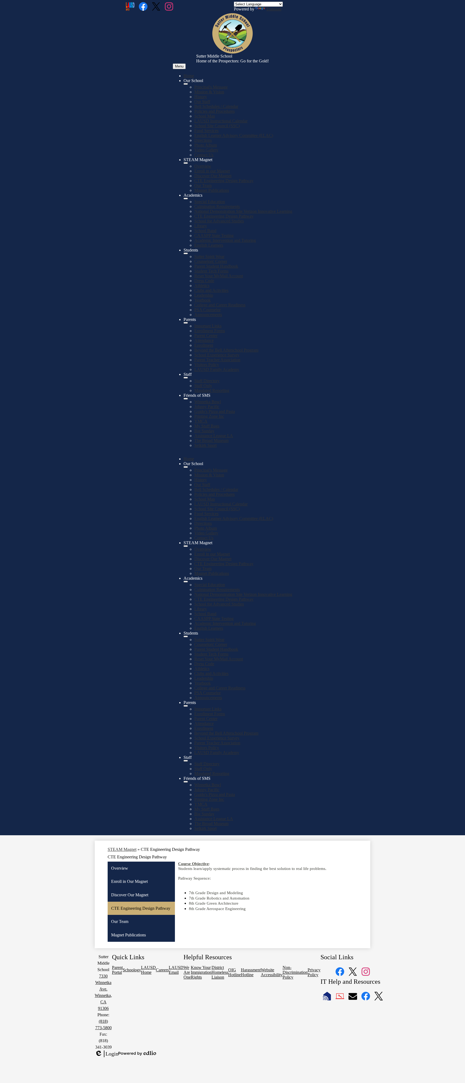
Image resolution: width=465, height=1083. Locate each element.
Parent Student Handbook (216, 266)
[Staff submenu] (186, 377)
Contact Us (203, 155)
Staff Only (203, 385)
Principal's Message (211, 87)
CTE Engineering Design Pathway (223, 180)
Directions (203, 140)
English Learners (208, 245)
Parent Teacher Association (217, 360)
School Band (205, 230)
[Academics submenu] (186, 198)
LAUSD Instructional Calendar (221, 121)
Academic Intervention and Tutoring (225, 240)
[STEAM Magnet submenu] (186, 163)
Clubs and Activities (211, 290)
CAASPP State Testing (214, 235)
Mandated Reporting (211, 390)
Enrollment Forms (209, 330)
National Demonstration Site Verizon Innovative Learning (243, 211)
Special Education (209, 201)
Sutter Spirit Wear (209, 256)
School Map (204, 116)
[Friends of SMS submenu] (186, 398)
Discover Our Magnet (212, 176)
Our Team (203, 185)
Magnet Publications (211, 190)
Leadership (203, 295)
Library (200, 226)
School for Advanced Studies (219, 221)
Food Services (206, 130)
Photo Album (205, 145)
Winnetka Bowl (207, 401)
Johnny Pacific (206, 406)
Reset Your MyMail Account (218, 276)
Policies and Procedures (214, 111)
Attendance (204, 340)
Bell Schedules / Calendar (216, 106)
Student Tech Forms (211, 271)
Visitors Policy (206, 364)
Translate (273, 9)
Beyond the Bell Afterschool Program (226, 350)
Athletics (201, 285)
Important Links (207, 326)
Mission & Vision (209, 92)
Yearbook (202, 300)
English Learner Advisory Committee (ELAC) (233, 135)
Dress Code (204, 280)
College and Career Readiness (219, 305)
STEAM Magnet (122, 849)
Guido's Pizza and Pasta (214, 411)
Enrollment (203, 345)
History (200, 96)
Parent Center (205, 335)
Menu (179, 66)
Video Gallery (206, 150)
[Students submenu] (186, 253)
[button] (186, 467)
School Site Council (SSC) (217, 125)
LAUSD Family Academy (216, 369)
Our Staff (202, 101)
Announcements (208, 314)
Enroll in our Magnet (212, 171)
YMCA (200, 421)
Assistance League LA (213, 435)
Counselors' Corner (210, 261)
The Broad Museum (211, 440)
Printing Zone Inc (209, 416)
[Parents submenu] (186, 323)
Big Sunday (204, 431)
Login (106, 1054)
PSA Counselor (207, 309)
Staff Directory (207, 380)
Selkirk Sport (205, 445)
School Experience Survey (216, 355)
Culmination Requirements (217, 206)
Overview (202, 166)
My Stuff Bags (206, 426)
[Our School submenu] (186, 84)
